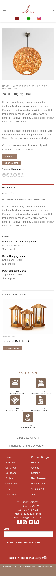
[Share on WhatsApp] (4, 175)
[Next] (10, 82)
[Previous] (4, 82)
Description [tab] (8, 187)
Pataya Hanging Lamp (14, 270)
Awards (35, 467)
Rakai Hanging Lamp (13, 256)
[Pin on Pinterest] (18, 175)
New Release (38, 478)
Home (5, 86)
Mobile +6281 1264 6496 (28, 513)
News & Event (38, 483)
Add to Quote (12, 163)
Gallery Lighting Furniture (40, 409)
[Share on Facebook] (7, 175)
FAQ (7, 489)
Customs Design (40, 457)
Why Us (35, 462)
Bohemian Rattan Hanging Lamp (19, 241)
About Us (10, 462)
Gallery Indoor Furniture (15, 392)
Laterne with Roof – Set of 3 (16, 341)
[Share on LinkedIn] (22, 175)
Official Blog (37, 489)
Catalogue (10, 494)
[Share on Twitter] (11, 175)
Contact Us (11, 483)
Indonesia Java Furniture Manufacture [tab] (23, 199)
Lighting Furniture (22, 86)
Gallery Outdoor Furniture (41, 392)
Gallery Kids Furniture (28, 426)
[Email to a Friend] (15, 175)
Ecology (35, 473)
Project (9, 478)
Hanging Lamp (10, 89)
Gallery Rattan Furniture (15, 409)
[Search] (53, 10)
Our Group (10, 467)
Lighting (42, 86)
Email (6, 529)
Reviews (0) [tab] (8, 193)
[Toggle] (4, 445)
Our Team (10, 473)
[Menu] (4, 9)
